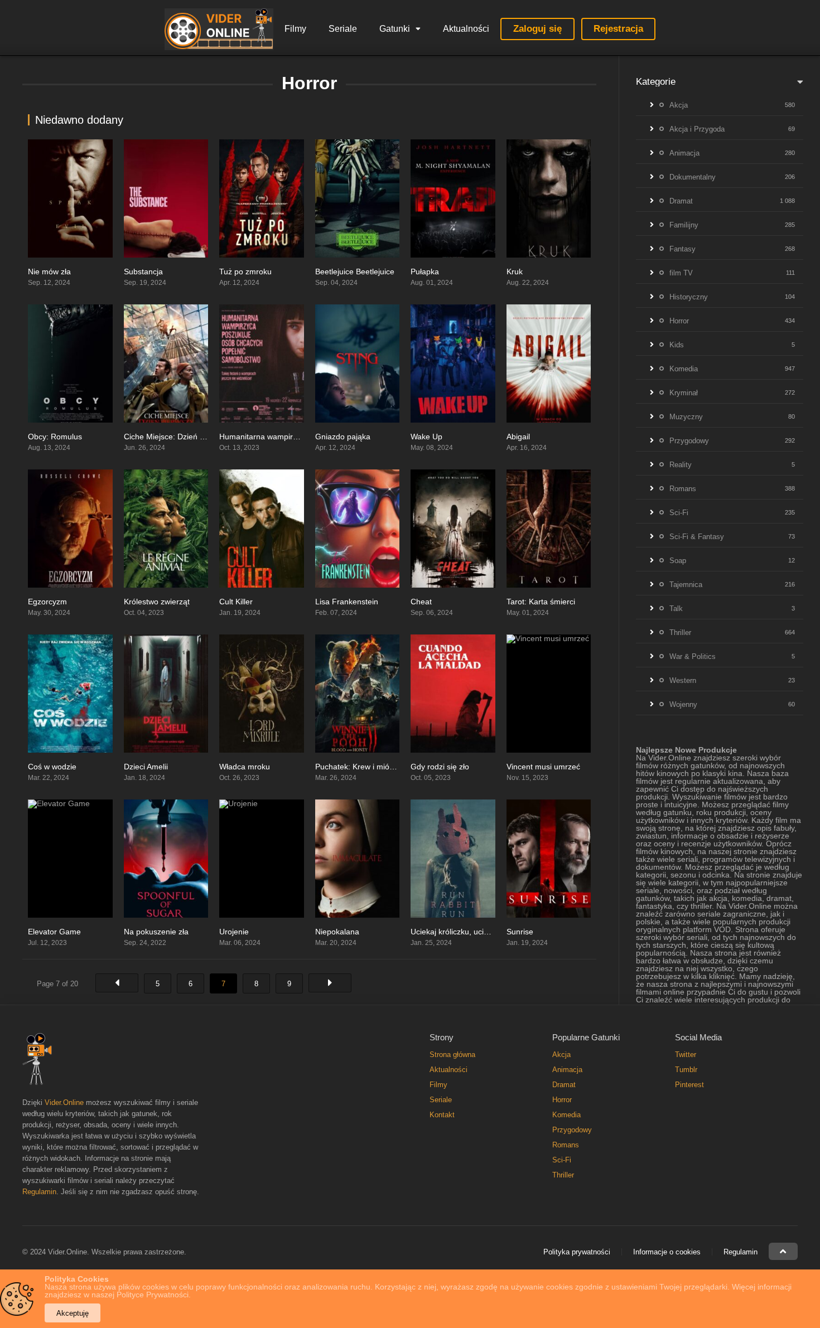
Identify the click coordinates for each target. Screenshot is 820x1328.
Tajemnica (685, 584)
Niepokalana (337, 931)
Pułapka (425, 271)
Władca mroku (244, 766)
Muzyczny (686, 417)
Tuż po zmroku (245, 271)
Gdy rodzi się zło (440, 766)
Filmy (295, 28)
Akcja (678, 105)
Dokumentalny (692, 177)
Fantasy (682, 249)
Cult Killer (236, 601)
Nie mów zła (49, 271)
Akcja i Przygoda (697, 129)
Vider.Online (64, 1102)
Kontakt (442, 1115)
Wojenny (683, 704)
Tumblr (686, 1069)
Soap (677, 560)
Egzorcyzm (47, 601)
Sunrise (520, 931)
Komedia (683, 369)
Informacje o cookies (667, 1252)
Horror (679, 321)
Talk (676, 608)
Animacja (684, 153)
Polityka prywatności (576, 1252)
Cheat (421, 601)
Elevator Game (54, 931)
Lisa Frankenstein (346, 601)
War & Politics (692, 656)
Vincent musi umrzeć (543, 766)
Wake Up (426, 436)
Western (682, 680)
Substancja (143, 271)
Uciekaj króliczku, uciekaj (454, 931)
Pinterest (689, 1084)
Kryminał (683, 393)
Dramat (681, 201)
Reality (680, 465)
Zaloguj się (537, 28)
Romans (682, 488)
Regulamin (39, 1192)
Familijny (683, 225)
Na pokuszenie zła (156, 931)
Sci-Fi (678, 512)
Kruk (515, 271)
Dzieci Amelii (146, 766)
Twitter (685, 1054)
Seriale (343, 28)
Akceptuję (72, 1313)
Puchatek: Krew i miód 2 (358, 766)
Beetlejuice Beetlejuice (354, 271)
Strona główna (452, 1054)
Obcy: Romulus (55, 436)
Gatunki (394, 28)
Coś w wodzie (52, 766)
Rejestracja (618, 28)
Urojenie (234, 931)
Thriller (680, 632)
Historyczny (688, 297)
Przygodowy (689, 441)
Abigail (518, 436)
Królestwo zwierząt (157, 601)
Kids (676, 345)
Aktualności (466, 28)
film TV (681, 273)
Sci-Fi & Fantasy (696, 536)
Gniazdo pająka (342, 436)
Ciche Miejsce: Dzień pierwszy (177, 436)
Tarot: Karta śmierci (541, 601)
